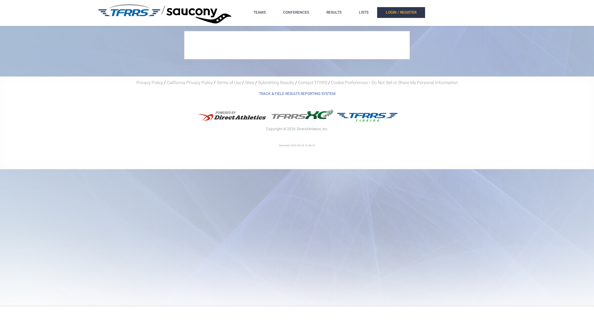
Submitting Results (276, 82)
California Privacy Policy (190, 82)
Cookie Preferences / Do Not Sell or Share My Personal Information (394, 82)
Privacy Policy (149, 82)
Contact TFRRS (313, 82)
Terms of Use (229, 82)
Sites (249, 82)
